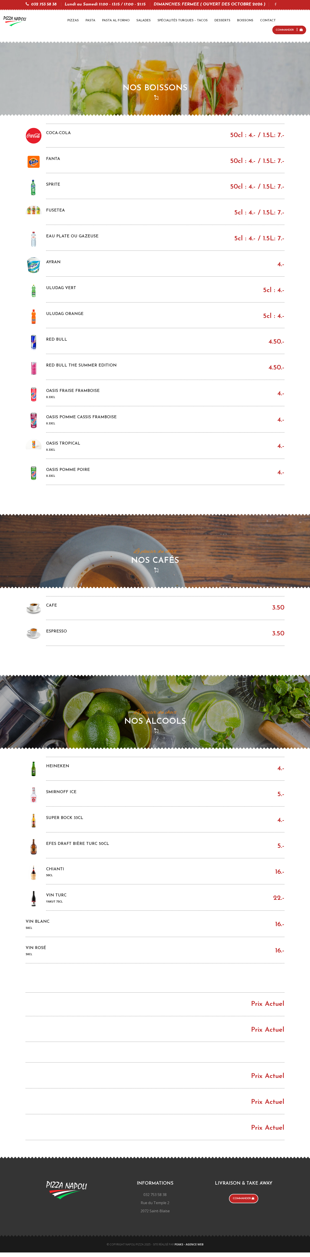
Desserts (222, 20)
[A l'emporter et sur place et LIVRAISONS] (14, 21)
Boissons (245, 20)
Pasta (90, 20)
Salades (143, 20)
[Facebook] (275, 4)
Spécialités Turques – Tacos (182, 20)
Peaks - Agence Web (189, 1244)
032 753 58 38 (44, 4)
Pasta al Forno (116, 20)
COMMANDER (285, 30)
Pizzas (73, 20)
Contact (268, 20)
